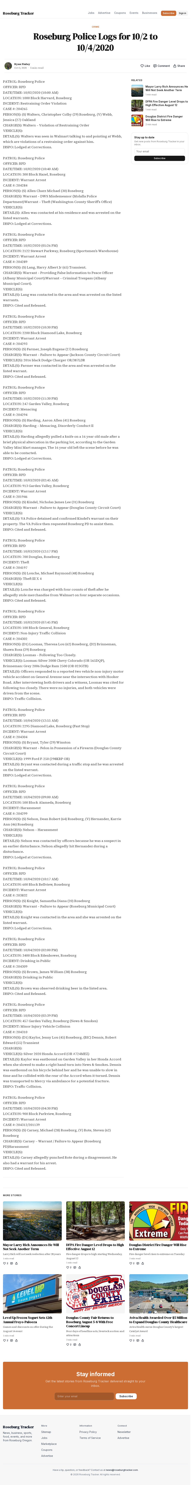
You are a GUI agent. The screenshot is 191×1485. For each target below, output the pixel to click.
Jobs (91, 12)
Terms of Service (90, 1437)
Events (134, 12)
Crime (95, 26)
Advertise (104, 12)
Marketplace (49, 1443)
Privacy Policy (88, 1431)
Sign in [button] (182, 13)
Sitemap (46, 1431)
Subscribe (159, 158)
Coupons (120, 12)
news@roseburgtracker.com (122, 1470)
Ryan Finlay (22, 64)
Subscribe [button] (168, 13)
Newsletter (124, 1431)
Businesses (149, 12)
